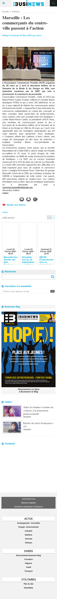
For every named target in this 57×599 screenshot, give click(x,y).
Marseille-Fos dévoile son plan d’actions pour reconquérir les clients (10, 259)
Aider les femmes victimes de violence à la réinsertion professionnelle (38, 410)
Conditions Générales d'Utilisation (28, 507)
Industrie (28, 531)
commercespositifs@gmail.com (17, 187)
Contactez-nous (28, 499)
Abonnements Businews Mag (28, 555)
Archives (15, 11)
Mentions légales (28, 503)
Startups (28, 543)
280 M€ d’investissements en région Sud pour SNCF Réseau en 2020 (46, 259)
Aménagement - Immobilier (28, 523)
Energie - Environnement (28, 527)
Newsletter (28, 588)
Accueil (5, 11)
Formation (28, 559)
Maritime (28, 535)
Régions (28, 563)
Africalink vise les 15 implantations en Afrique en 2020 (28, 259)
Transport (28, 571)
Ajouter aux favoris (16, 205)
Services (28, 539)
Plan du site (28, 584)
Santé (28, 567)
